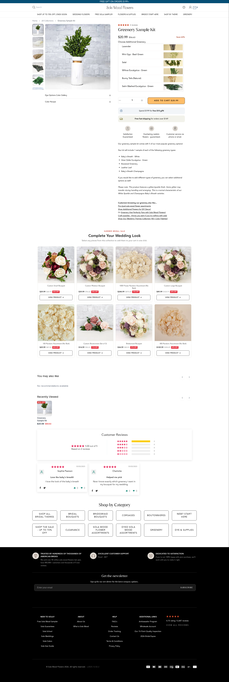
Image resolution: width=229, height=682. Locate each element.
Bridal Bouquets (72, 515)
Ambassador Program (148, 621)
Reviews (114, 626)
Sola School (47, 631)
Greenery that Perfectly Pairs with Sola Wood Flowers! (143, 212)
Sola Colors (47, 641)
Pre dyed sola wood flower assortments (134, 206)
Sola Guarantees (47, 626)
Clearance (73, 530)
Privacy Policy (114, 646)
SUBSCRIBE (186, 588)
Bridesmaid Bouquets (100, 515)
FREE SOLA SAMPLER (104, 14)
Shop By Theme (171, 14)
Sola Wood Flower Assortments (100, 530)
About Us (81, 621)
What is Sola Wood (81, 626)
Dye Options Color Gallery (56, 95)
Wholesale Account (148, 626)
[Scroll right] (189, 377)
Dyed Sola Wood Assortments (128, 530)
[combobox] (48, 7)
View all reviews (177, 625)
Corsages (128, 515)
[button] (123, 25)
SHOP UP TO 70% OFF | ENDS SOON (52, 14)
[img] (57, 467)
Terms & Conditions (114, 641)
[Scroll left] (182, 377)
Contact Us (114, 636)
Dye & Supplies (184, 530)
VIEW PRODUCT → (56, 297)
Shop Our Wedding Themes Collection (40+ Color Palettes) (143, 218)
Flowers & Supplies (127, 14)
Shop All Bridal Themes (44, 515)
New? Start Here (184, 515)
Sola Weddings (47, 636)
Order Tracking (114, 631)
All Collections (47, 21)
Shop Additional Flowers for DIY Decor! (134, 209)
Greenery (187, 14)
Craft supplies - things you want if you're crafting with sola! (142, 215)
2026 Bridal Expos (148, 636)
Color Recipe (50, 101)
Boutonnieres (156, 515)
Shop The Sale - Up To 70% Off (45, 530)
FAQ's (114, 621)
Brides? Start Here (150, 14)
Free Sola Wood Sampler (47, 621)
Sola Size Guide (47, 646)
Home (34, 21)
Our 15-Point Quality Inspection (148, 631)
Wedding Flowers (81, 14)
